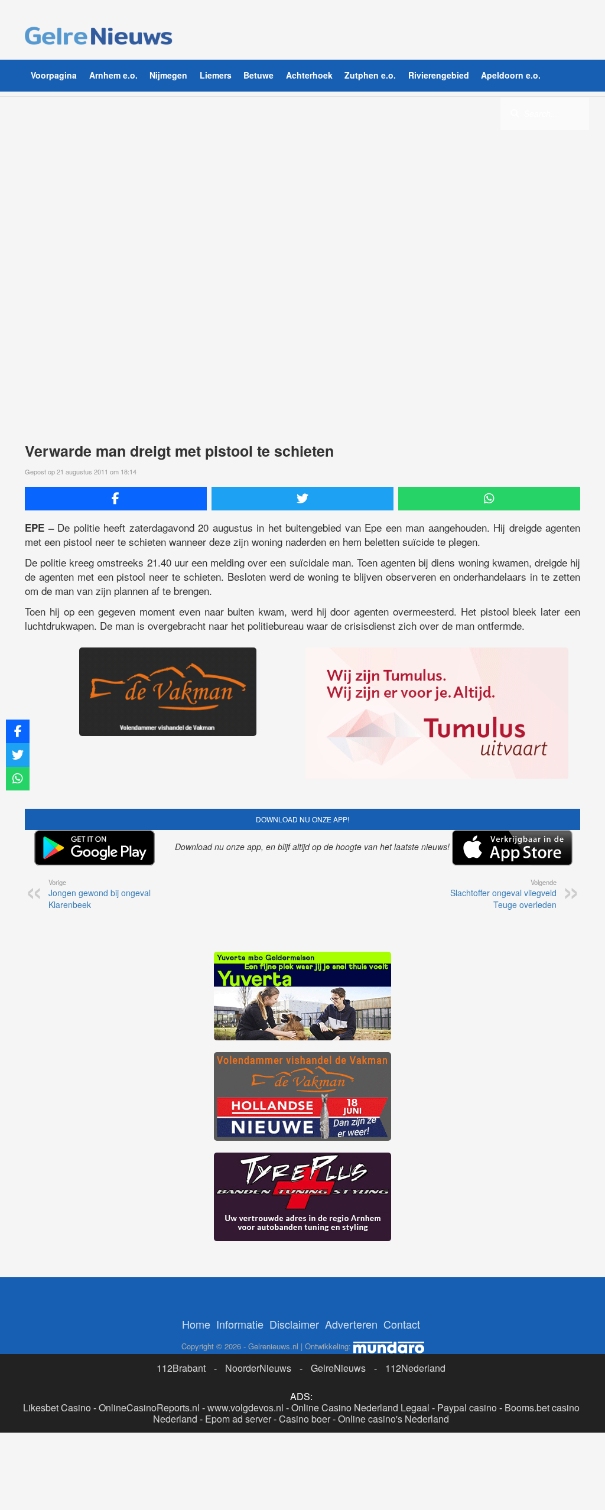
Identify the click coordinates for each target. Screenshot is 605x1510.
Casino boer (304, 1419)
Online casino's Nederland (393, 1419)
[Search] (514, 113)
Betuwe (258, 75)
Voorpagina (54, 75)
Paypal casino (467, 1407)
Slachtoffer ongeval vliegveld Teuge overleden (503, 893)
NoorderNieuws (258, 1368)
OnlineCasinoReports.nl (149, 1407)
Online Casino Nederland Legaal (360, 1407)
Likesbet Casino (57, 1407)
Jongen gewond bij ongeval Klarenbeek (99, 893)
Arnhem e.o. (113, 75)
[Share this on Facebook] (116, 498)
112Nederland (415, 1368)
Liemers (216, 75)
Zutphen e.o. (370, 75)
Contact (401, 1324)
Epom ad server (238, 1419)
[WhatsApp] (489, 498)
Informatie (240, 1324)
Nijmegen (168, 75)
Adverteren (351, 1324)
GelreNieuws (338, 1368)
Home (196, 1324)
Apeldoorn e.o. (511, 75)
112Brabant (181, 1368)
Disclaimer (294, 1324)
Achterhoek (309, 75)
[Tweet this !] (302, 498)
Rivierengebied (438, 75)
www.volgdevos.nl (245, 1407)
